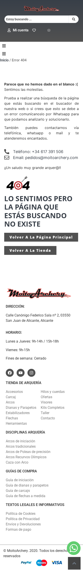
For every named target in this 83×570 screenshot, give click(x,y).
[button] (4, 46)
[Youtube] (21, 373)
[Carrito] (49, 30)
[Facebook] (10, 373)
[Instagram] (31, 373)
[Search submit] (74, 19)
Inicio (4, 60)
